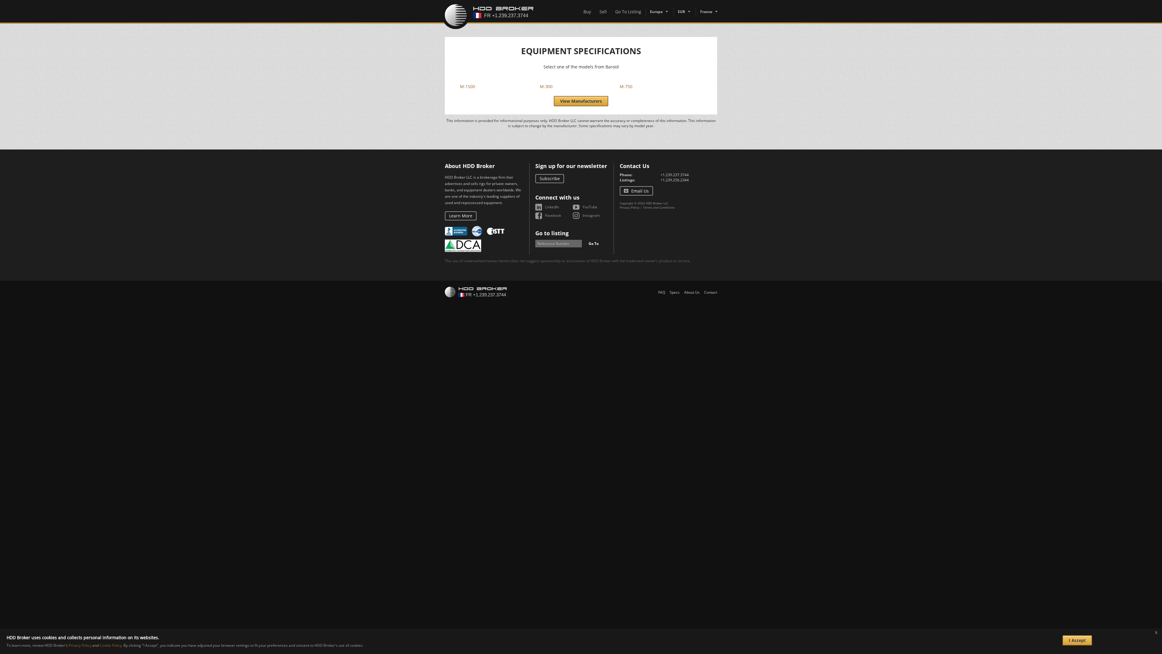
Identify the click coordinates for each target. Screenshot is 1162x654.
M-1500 (467, 86)
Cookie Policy (111, 645)
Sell (603, 12)
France (706, 11)
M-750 (626, 86)
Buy (587, 12)
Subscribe (550, 178)
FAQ (661, 292)
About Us (692, 292)
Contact (710, 292)
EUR (681, 11)
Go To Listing (628, 12)
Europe (656, 11)
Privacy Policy (629, 207)
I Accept (1077, 640)
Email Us (640, 191)
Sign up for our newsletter (571, 166)
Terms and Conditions (659, 207)
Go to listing (552, 233)
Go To (594, 243)
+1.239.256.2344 (675, 180)
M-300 (546, 86)
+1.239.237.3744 (675, 174)
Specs (675, 292)
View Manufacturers (581, 101)
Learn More (460, 216)
